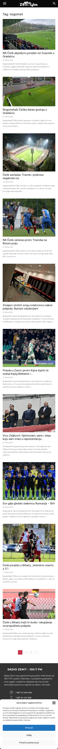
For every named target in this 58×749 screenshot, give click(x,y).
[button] (54, 702)
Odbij (29, 735)
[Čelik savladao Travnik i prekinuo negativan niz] (29, 152)
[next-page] (37, 652)
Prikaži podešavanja (29, 742)
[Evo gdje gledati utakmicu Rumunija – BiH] (29, 481)
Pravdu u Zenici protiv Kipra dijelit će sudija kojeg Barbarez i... (26, 372)
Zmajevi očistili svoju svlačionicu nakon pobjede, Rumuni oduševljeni (27, 307)
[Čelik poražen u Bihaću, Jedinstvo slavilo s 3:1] (29, 543)
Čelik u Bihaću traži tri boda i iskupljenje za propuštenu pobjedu (27, 624)
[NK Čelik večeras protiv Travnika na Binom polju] (29, 218)
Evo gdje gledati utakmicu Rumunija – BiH (29, 503)
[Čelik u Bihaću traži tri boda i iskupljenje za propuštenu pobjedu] (29, 604)
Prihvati (29, 728)
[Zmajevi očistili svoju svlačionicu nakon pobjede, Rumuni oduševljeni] (29, 283)
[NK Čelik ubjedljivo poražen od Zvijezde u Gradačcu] (29, 34)
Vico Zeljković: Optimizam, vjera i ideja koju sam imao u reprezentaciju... (27, 437)
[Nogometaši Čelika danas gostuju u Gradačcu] (29, 91)
